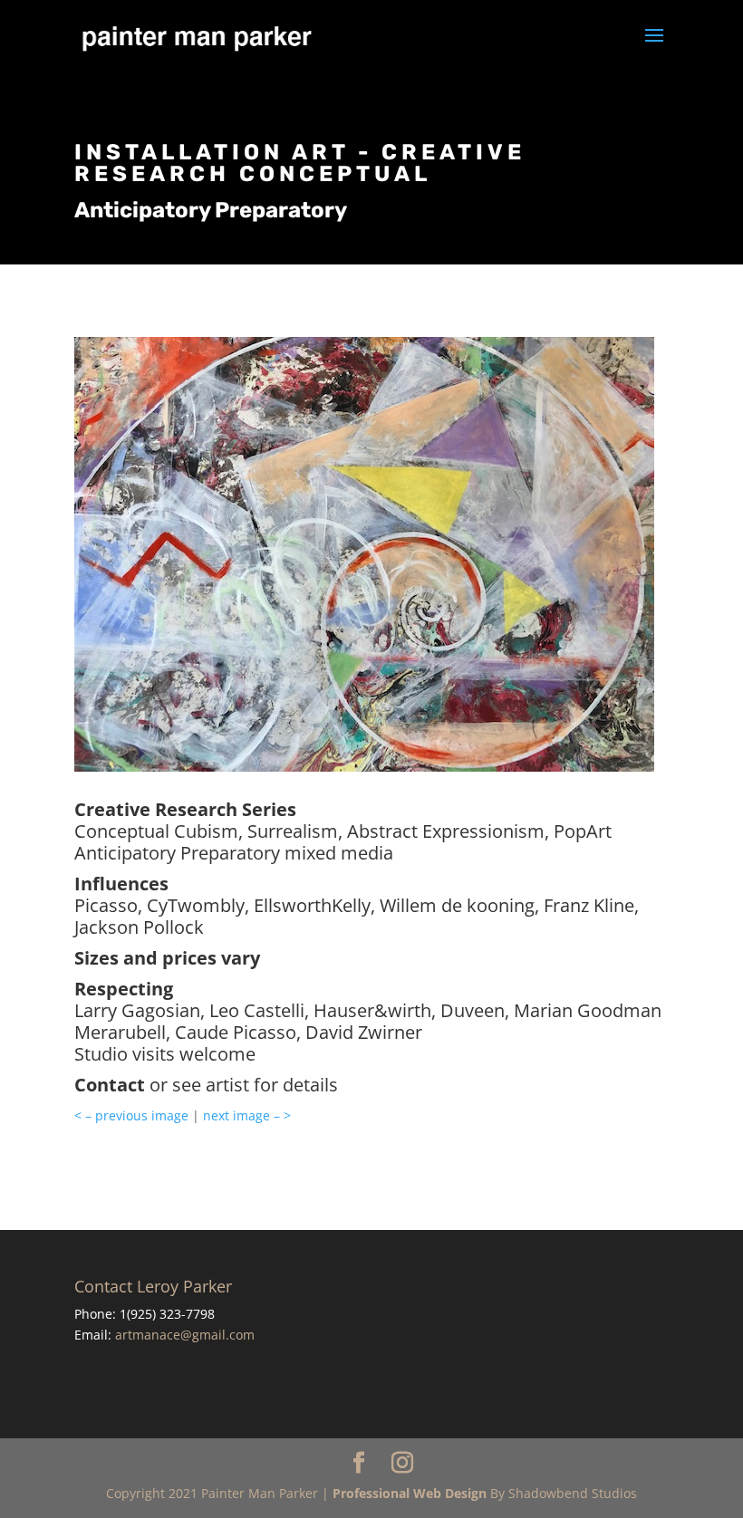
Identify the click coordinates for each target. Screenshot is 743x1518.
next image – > (247, 1115)
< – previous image (131, 1115)
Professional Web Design (410, 1493)
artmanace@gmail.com (185, 1334)
